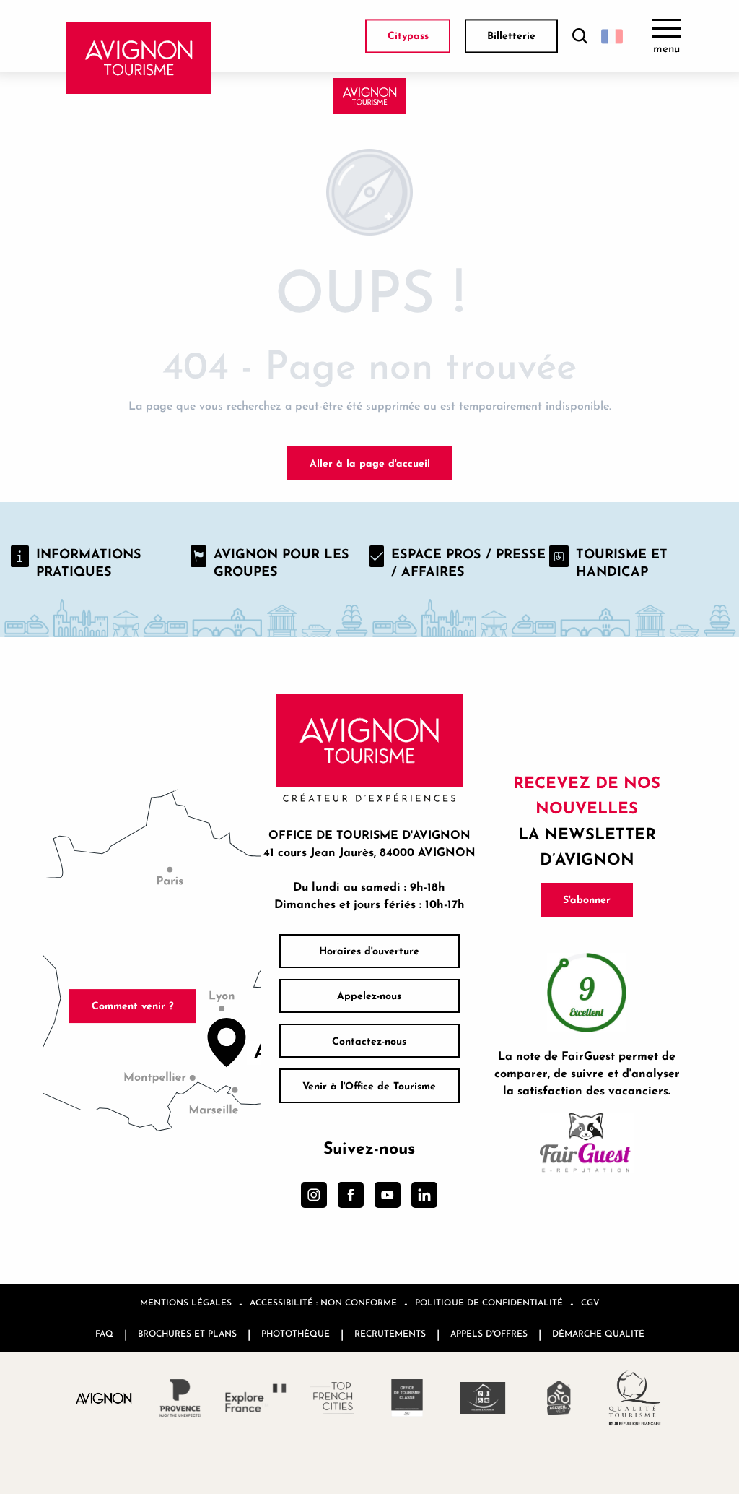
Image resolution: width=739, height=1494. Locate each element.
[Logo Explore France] (256, 1397)
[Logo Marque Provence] (180, 1398)
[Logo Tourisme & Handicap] (483, 1398)
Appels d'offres (489, 1333)
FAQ (104, 1333)
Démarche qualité (598, 1333)
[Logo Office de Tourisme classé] (407, 1398)
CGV (590, 1302)
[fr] (612, 36)
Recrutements (390, 1333)
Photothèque (295, 1333)
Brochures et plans (187, 1333)
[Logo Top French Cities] (331, 1398)
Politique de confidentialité (489, 1302)
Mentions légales (186, 1302)
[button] (579, 36)
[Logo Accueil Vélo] (559, 1398)
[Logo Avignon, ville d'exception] (104, 1397)
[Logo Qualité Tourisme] (634, 1398)
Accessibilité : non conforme (323, 1302)
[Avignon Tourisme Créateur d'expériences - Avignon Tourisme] (138, 58)
